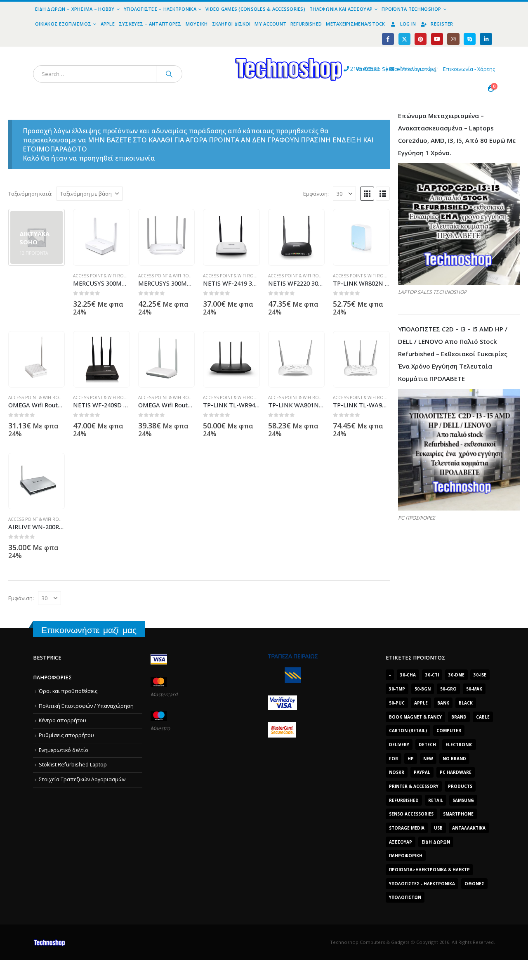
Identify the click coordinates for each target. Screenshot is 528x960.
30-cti (432, 675)
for (393, 758)
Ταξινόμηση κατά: (30, 193)
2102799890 (349, 68)
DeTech (427, 744)
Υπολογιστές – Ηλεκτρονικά (160, 9)
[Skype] (470, 39)
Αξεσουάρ (400, 842)
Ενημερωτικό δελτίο (63, 750)
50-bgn (423, 689)
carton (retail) (408, 730)
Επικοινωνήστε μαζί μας (89, 630)
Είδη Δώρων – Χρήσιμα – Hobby (75, 9)
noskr (396, 772)
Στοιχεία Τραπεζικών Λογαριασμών (82, 779)
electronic (459, 744)
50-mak (474, 689)
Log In (408, 24)
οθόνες (474, 884)
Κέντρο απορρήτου (62, 720)
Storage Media (406, 828)
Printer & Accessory (413, 786)
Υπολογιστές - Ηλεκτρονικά (422, 884)
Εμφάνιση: (316, 193)
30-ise (480, 675)
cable (483, 717)
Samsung (463, 800)
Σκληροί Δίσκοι (231, 24)
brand (459, 717)
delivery (399, 744)
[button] (367, 194)
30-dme (456, 675)
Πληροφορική (405, 855)
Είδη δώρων (436, 842)
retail (435, 800)
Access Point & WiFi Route (102, 276)
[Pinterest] (421, 39)
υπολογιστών (405, 897)
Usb (438, 828)
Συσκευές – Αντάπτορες (150, 24)
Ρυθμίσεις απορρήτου (66, 735)
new (428, 758)
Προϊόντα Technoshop (411, 9)
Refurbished (306, 24)
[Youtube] (437, 39)
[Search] (169, 74)
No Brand (454, 758)
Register (442, 24)
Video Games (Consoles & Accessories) (255, 9)
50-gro (448, 689)
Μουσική (197, 24)
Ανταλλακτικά (469, 828)
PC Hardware (455, 772)
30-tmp (397, 689)
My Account (270, 24)
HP (411, 758)
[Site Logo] (212, 51)
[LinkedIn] (486, 39)
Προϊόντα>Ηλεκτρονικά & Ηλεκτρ (429, 870)
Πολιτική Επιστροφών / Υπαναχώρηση (86, 705)
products (460, 786)
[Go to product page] (101, 237)
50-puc (397, 703)
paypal (422, 772)
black (466, 703)
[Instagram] (453, 39)
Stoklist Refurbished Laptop (73, 764)
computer (448, 730)
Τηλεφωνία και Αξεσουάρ (340, 9)
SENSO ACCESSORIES (411, 814)
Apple (108, 24)
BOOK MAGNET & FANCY (415, 717)
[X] (404, 39)
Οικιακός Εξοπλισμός (63, 24)
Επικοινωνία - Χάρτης (469, 69)
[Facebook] (388, 39)
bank (443, 703)
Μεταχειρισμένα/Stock (355, 24)
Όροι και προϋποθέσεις (68, 691)
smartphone (458, 814)
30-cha (408, 675)
